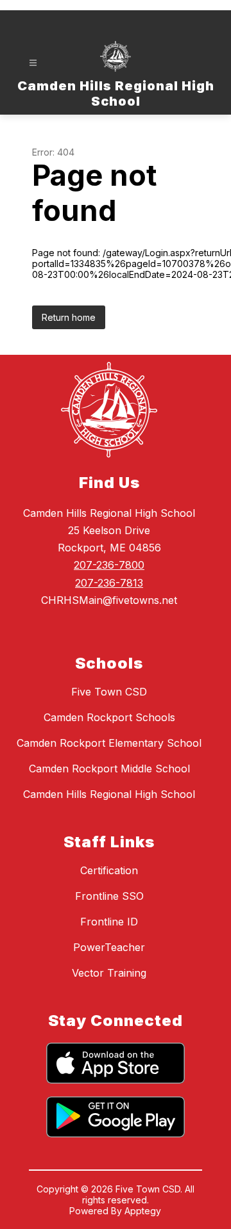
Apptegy (142, 1210)
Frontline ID (109, 921)
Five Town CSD (109, 691)
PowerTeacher (109, 947)
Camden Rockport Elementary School (109, 743)
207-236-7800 (109, 564)
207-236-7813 (109, 582)
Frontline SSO (109, 896)
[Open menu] (33, 63)
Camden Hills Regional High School (109, 794)
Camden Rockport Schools (109, 717)
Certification (109, 870)
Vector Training (109, 972)
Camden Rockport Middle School (109, 768)
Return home (69, 317)
